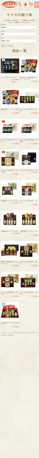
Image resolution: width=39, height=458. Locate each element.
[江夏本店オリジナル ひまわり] (10, 97)
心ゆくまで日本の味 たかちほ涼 (10, 171)
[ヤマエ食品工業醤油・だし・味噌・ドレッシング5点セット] (29, 250)
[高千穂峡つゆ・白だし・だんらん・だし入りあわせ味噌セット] (29, 189)
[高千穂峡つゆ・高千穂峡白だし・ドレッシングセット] (29, 281)
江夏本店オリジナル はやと (10, 201)
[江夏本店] (10, 7)
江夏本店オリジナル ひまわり (10, 110)
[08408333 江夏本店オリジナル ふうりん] (29, 66)
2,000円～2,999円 (10, 20)
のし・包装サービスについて (20, 22)
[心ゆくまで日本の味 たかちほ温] (29, 128)
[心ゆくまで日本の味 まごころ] (10, 128)
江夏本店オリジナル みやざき (10, 324)
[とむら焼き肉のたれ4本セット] (10, 250)
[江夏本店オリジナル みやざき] (10, 311)
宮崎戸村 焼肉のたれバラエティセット (10, 262)
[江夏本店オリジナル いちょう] (29, 220)
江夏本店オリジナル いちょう (29, 232)
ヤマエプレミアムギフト (9, 77)
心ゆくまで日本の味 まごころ (10, 140)
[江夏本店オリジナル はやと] (10, 189)
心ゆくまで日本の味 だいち (29, 110)
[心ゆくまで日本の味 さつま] (29, 158)
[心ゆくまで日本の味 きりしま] (10, 281)
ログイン (26, 7)
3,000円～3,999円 (28, 20)
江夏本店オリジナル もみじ (10, 231)
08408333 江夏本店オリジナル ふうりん (29, 78)
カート (30, 7)
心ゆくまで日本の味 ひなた (29, 262)
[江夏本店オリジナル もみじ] (10, 220)
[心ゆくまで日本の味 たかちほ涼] (10, 158)
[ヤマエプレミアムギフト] (10, 66)
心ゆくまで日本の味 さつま (29, 170)
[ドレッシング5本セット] (29, 97)
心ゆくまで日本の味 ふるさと (29, 293)
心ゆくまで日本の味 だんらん (29, 201)
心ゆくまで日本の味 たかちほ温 (29, 140)
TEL (20, 7)
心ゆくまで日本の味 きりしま (10, 293)
